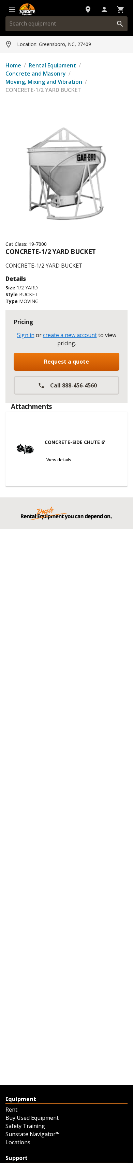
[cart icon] (121, 9)
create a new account (70, 335)
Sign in (25, 335)
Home (13, 65)
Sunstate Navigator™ (32, 1134)
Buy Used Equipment (32, 1117)
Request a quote (66, 361)
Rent (11, 1109)
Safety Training (25, 1126)
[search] (120, 23)
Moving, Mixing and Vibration (43, 81)
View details (58, 460)
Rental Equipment (52, 65)
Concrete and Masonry (35, 73)
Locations (17, 1142)
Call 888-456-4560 (73, 385)
